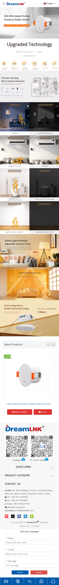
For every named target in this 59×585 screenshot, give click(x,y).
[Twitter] (13, 516)
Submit (20, 572)
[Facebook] (19, 516)
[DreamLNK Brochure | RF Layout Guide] (29, 446)
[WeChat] (31, 516)
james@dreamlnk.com (24, 510)
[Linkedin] (25, 516)
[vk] (6, 516)
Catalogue (16, 460)
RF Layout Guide (37, 460)
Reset (38, 572)
